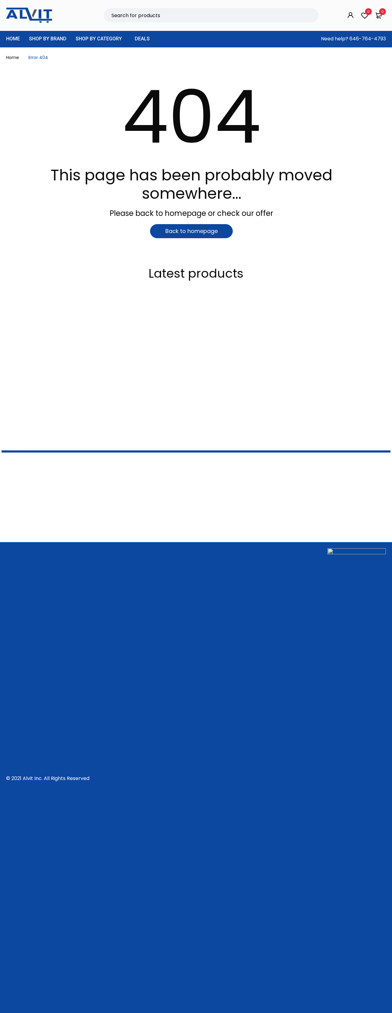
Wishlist (368, 11)
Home (12, 57)
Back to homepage (191, 231)
